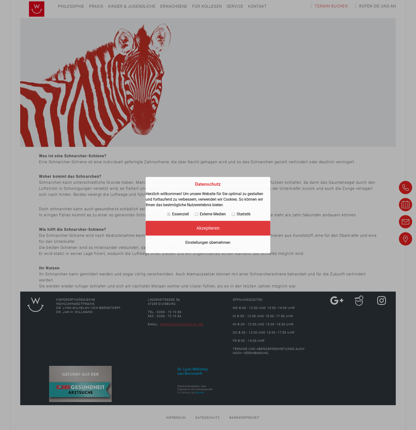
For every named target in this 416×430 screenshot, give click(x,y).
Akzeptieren (208, 228)
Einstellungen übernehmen (207, 242)
